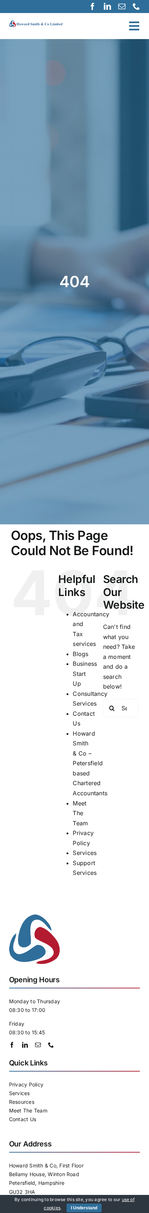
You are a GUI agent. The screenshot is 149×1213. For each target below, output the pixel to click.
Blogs (80, 653)
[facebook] (92, 6)
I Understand (84, 1207)
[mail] (121, 6)
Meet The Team (80, 813)
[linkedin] (107, 6)
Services (85, 852)
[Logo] (40, 23)
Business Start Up (85, 673)
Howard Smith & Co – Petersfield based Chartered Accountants (90, 763)
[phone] (136, 6)
